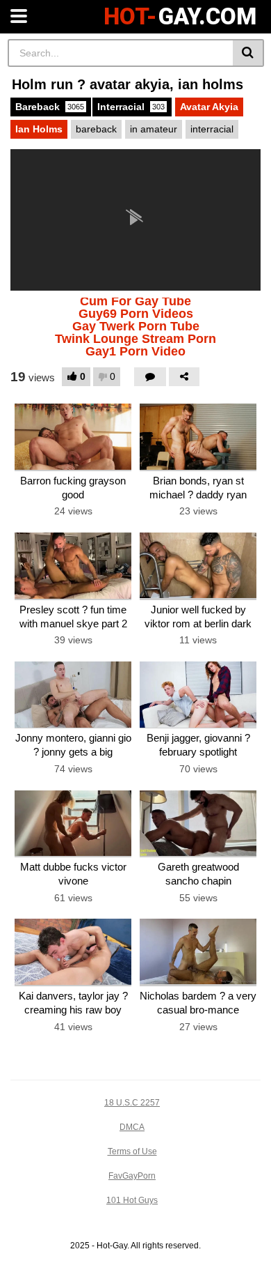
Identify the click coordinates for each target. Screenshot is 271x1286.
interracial (211, 129)
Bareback (49, 106)
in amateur (153, 129)
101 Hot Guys (132, 1200)
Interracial (131, 106)
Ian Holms (39, 129)
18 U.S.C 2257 (132, 1103)
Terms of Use (132, 1151)
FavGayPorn (132, 1176)
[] (248, 53)
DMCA (132, 1127)
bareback (96, 129)
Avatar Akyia (209, 106)
